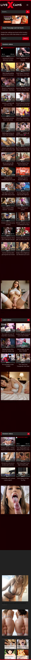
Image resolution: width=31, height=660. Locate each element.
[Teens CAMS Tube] (13, 5)
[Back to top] (26, 655)
